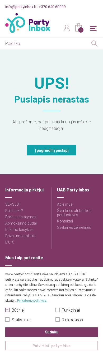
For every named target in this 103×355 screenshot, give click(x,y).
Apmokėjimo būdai (21, 223)
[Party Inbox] (27, 23)
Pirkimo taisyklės (19, 229)
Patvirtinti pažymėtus (51, 346)
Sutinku (51, 332)
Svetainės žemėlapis (74, 227)
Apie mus (65, 204)
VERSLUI (12, 204)
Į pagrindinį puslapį (52, 150)
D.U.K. (10, 242)
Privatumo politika (20, 236)
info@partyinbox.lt (20, 7)
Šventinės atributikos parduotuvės (74, 213)
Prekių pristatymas (20, 217)
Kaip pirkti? (14, 211)
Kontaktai (65, 221)
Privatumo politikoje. (32, 300)
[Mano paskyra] (67, 28)
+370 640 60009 (52, 7)
